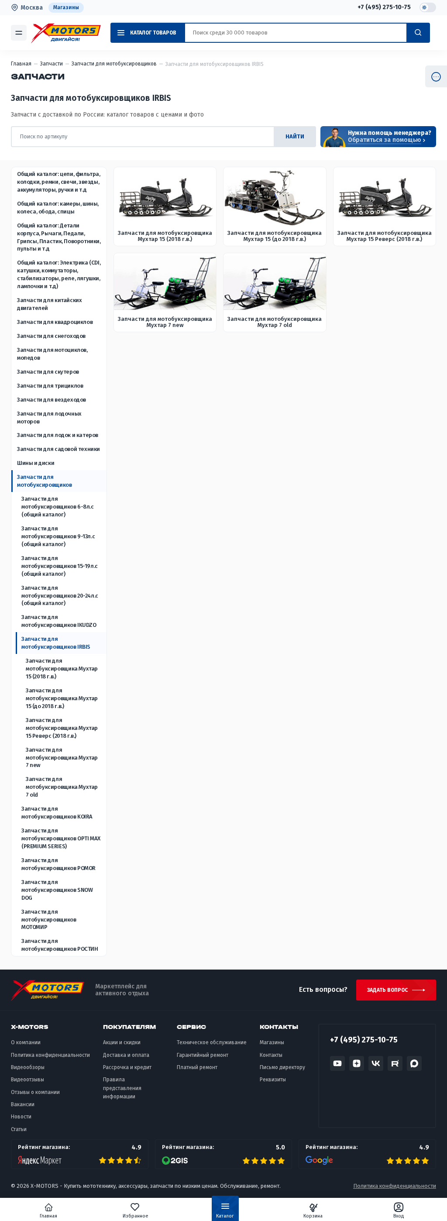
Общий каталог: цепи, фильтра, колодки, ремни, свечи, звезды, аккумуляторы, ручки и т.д (58, 182)
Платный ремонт (197, 1067)
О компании (26, 1042)
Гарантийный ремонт (202, 1055)
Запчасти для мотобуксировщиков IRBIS (55, 643)
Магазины (66, 7)
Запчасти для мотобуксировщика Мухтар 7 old (62, 787)
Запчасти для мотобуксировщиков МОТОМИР (48, 919)
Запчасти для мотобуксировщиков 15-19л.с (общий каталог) (59, 566)
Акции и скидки (122, 1042)
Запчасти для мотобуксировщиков (44, 481)
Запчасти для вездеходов (51, 399)
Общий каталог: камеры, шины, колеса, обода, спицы (58, 207)
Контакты (271, 1055)
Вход (398, 1216)
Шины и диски (35, 463)
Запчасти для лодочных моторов (49, 417)
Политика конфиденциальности (50, 1055)
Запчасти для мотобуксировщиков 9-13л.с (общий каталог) (58, 536)
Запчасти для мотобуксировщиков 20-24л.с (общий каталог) (59, 596)
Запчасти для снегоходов (51, 336)
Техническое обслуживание (212, 1042)
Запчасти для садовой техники (58, 449)
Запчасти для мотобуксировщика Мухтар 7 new (62, 757)
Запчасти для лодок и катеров (57, 435)
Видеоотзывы (27, 1080)
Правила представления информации (122, 1088)
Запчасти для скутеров (48, 371)
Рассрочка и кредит (127, 1067)
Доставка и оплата (126, 1055)
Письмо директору (282, 1067)
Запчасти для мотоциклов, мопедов (52, 354)
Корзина (313, 1216)
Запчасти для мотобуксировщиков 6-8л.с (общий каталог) (57, 506)
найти (294, 136)
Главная (48, 1216)
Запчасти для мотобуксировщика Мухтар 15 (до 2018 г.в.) (62, 698)
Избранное (135, 1216)
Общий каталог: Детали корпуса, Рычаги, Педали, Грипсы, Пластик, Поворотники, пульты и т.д (59, 237)
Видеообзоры (28, 1067)
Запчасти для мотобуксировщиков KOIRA (57, 812)
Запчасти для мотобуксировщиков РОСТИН (59, 945)
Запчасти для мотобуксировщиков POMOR (58, 864)
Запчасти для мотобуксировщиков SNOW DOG (57, 890)
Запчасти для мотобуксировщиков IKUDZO (58, 621)
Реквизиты (273, 1080)
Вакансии (22, 1104)
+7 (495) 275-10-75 (384, 7)
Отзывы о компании (35, 1092)
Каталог (225, 1216)
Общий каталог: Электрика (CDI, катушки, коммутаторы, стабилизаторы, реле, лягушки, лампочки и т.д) (58, 274)
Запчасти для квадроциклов (55, 322)
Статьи (19, 1129)
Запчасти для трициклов (50, 385)
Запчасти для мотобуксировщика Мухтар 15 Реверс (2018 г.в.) (62, 728)
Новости (21, 1117)
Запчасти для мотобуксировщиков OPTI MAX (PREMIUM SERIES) (60, 838)
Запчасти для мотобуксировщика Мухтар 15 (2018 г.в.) (62, 668)
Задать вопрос (387, 990)
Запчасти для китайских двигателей (49, 304)
